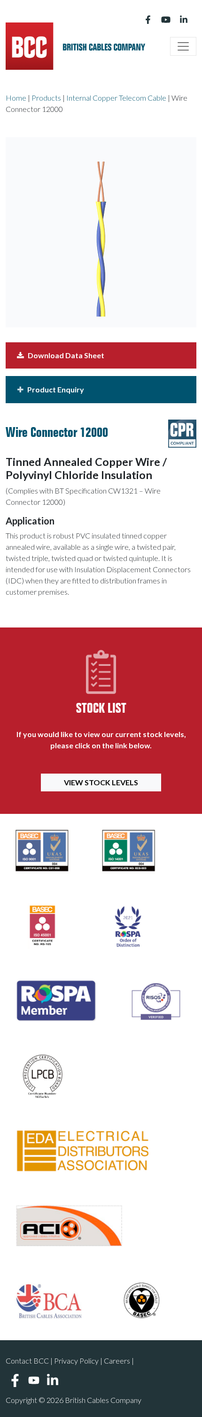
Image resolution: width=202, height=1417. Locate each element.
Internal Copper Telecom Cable (116, 97)
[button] (101, 389)
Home (16, 97)
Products (46, 97)
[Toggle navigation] (183, 46)
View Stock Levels (101, 782)
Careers (117, 1360)
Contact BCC (27, 1360)
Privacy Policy (76, 1360)
